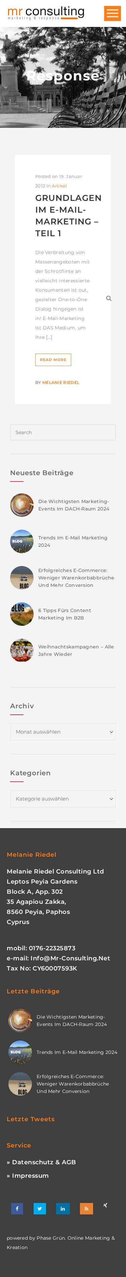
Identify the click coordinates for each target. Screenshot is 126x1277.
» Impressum (28, 1175)
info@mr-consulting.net (70, 958)
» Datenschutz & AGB (41, 1162)
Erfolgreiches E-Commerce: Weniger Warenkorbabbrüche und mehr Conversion (76, 577)
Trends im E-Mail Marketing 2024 (77, 1052)
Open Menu (112, 13)
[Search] (109, 297)
